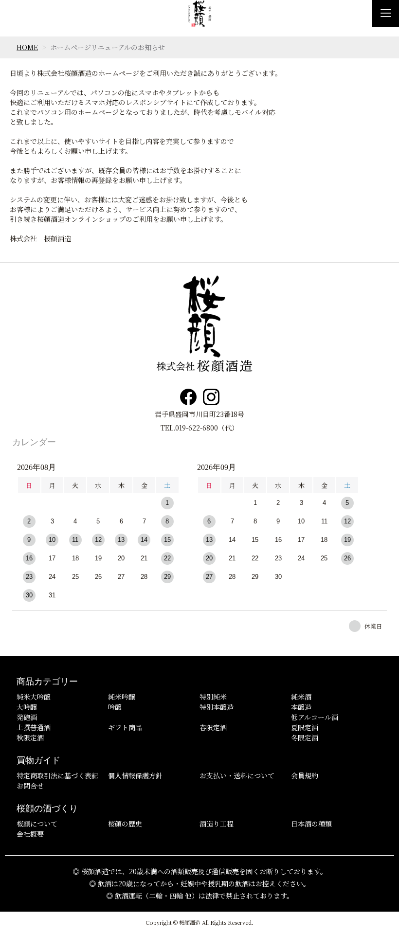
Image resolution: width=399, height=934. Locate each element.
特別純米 (213, 696)
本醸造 (301, 707)
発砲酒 (27, 717)
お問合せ (30, 785)
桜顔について (37, 823)
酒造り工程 (217, 823)
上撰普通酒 (34, 727)
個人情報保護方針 (135, 775)
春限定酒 (213, 727)
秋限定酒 (30, 737)
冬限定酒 (304, 737)
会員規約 (304, 775)
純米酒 (301, 696)
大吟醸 (27, 707)
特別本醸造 (217, 707)
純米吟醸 (121, 696)
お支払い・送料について (237, 775)
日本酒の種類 (311, 823)
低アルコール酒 (314, 717)
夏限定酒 (304, 727)
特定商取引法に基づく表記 (57, 775)
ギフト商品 (125, 727)
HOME (27, 47)
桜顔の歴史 (125, 823)
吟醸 (115, 707)
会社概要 (30, 834)
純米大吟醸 (34, 696)
